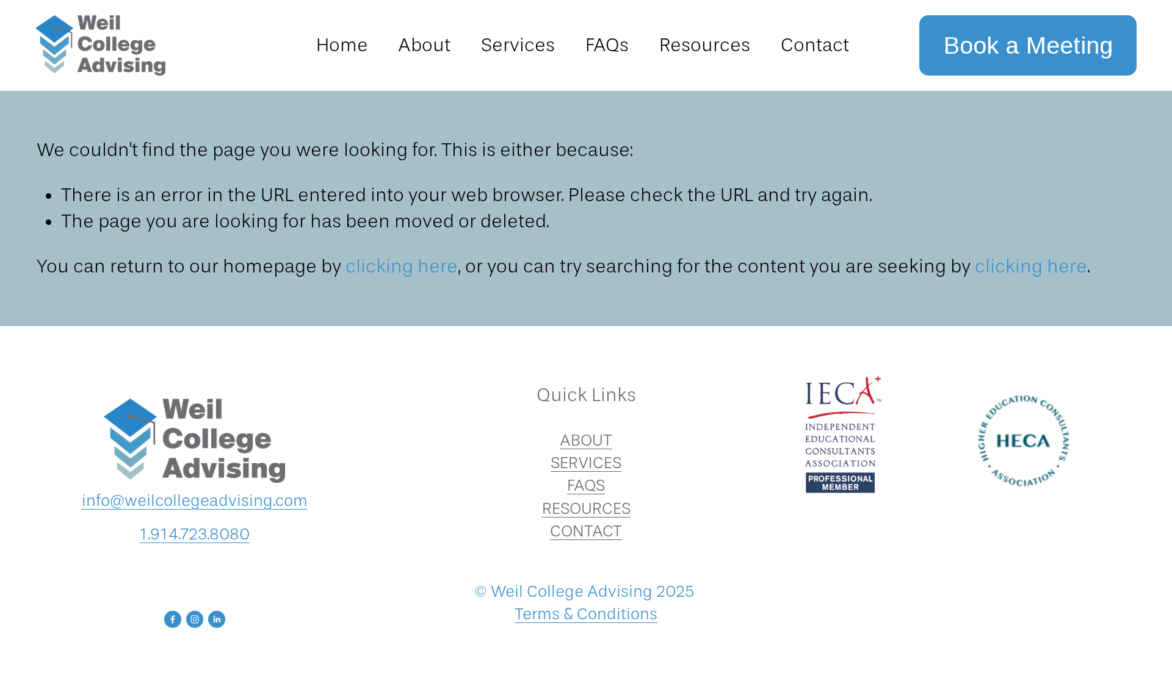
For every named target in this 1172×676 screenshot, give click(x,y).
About (424, 45)
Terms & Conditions (586, 614)
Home (342, 45)
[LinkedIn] (216, 619)
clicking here (401, 266)
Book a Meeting (1028, 45)
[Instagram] (194, 619)
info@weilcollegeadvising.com (195, 500)
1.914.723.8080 (194, 534)
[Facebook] (172, 619)
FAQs (607, 45)
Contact (815, 45)
